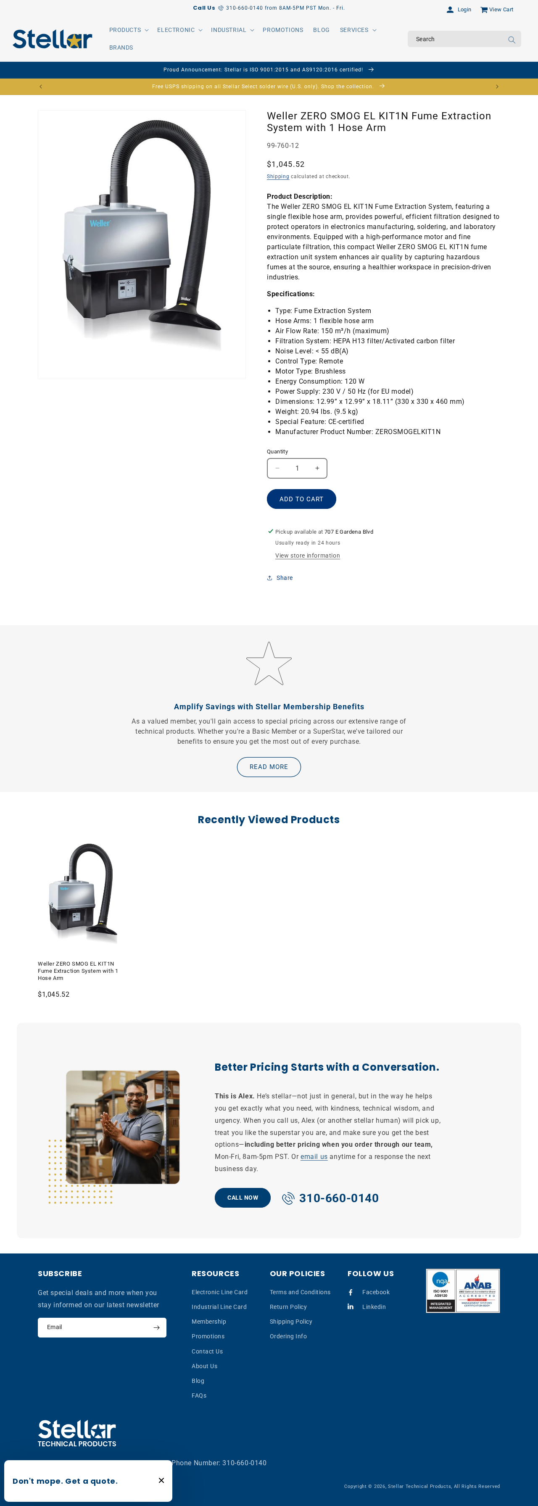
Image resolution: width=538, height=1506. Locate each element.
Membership (209, 1321)
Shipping (278, 176)
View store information (307, 555)
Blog (198, 1380)
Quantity (277, 451)
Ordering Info (288, 1336)
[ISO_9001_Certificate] (463, 1291)
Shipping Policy (291, 1321)
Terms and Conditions (300, 1291)
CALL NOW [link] (242, 1197)
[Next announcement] (497, 87)
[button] (128, 30)
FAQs (199, 1395)
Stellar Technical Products (419, 1486)
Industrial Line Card (219, 1306)
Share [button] (285, 577)
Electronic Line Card (220, 1291)
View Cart (501, 9)
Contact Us (207, 1351)
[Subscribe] (156, 1327)
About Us (204, 1365)
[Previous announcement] (41, 87)
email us (314, 1157)
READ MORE (269, 767)
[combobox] (464, 39)
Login (465, 9)
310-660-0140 (244, 1463)
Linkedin (374, 1306)
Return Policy (288, 1306)
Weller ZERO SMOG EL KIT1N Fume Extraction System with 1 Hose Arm (78, 971)
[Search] (512, 40)
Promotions (208, 1336)
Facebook (376, 1291)
